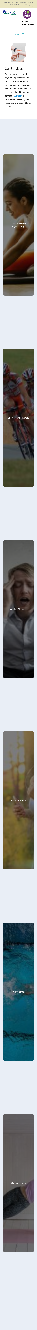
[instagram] (32, 6)
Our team (17, 96)
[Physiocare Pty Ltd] (10, 11)
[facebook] (23, 6)
